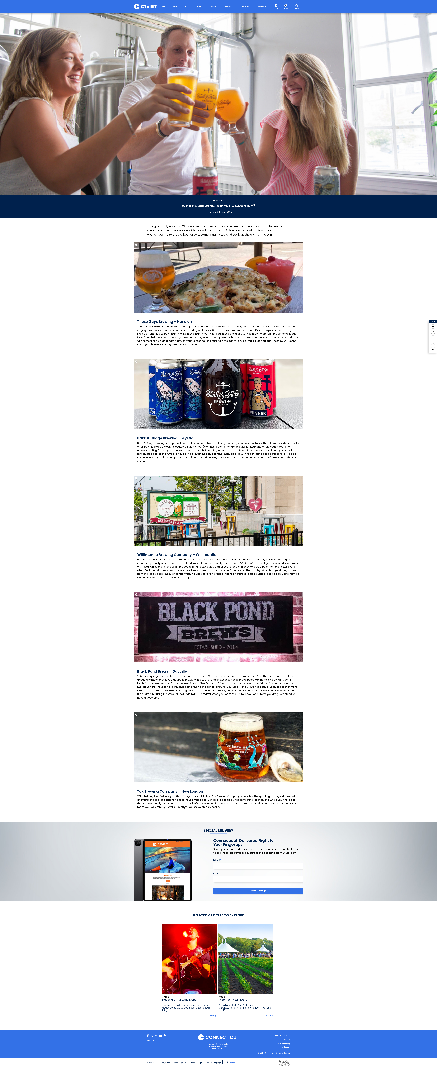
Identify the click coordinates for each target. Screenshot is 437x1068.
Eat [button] (186, 6)
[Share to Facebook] (433, 332)
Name (216, 860)
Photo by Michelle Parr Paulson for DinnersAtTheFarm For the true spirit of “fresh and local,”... (244, 1008)
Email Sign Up (180, 1062)
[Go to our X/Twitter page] (151, 1036)
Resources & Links (282, 1035)
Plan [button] (199, 6)
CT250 (276, 8)
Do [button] (163, 6)
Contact (150, 1062)
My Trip (286, 8)
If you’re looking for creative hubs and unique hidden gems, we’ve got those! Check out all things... (186, 1008)
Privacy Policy (284, 1043)
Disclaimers (285, 1047)
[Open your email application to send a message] (433, 326)
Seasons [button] (262, 6)
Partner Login (196, 1062)
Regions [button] (246, 6)
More (212, 1015)
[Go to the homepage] (145, 6)
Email (216, 873)
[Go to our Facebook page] (148, 1036)
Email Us (150, 1040)
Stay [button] (175, 6)
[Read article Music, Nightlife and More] (189, 959)
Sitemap (286, 1039)
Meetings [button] (229, 6)
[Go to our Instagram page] (156, 1036)
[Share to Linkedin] (433, 349)
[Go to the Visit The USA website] (284, 1063)
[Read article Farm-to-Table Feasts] (245, 959)
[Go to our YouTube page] (160, 1036)
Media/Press (164, 1062)
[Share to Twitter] (433, 337)
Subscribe (256, 890)
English (232, 1062)
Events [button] (213, 6)
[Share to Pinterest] (433, 343)
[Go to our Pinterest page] (165, 1036)
